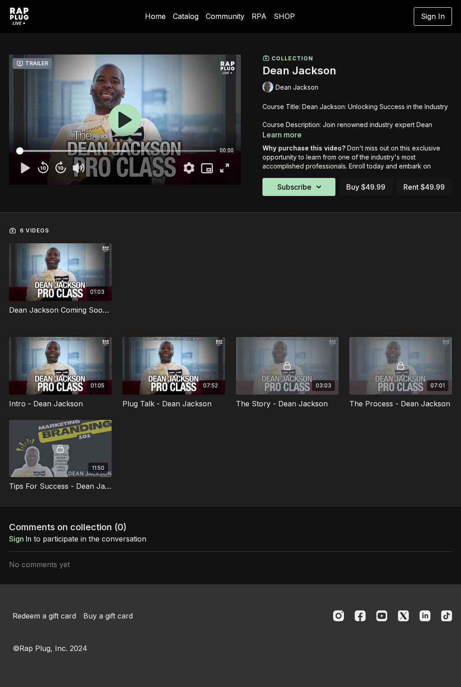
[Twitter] (403, 615)
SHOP (284, 16)
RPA (259, 16)
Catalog (186, 16)
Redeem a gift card (44, 615)
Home (155, 16)
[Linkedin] (425, 615)
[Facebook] (360, 615)
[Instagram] (338, 615)
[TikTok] (446, 615)
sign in (20, 538)
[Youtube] (381, 615)
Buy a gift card (108, 615)
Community (225, 16)
